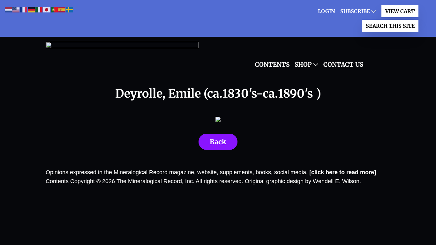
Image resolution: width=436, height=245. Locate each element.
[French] (24, 9)
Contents (272, 64)
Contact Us (343, 64)
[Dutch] (8, 9)
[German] (31, 9)
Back (218, 141)
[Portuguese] (54, 9)
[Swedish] (70, 9)
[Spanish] (62, 9)
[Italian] (39, 9)
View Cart (400, 11)
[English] (16, 9)
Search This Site (390, 26)
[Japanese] (47, 9)
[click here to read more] (342, 172)
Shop (303, 64)
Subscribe (355, 11)
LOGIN (326, 11)
